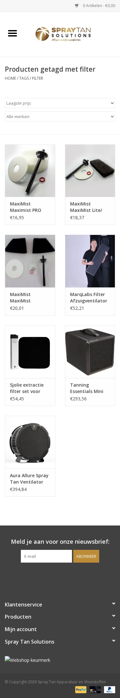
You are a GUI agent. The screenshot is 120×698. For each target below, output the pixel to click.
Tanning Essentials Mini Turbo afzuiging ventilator (88, 388)
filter (37, 78)
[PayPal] (80, 689)
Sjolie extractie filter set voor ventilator (27, 388)
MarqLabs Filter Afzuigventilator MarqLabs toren (88, 297)
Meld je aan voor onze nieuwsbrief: (60, 541)
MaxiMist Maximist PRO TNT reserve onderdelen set (27, 207)
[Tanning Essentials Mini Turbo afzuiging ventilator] (90, 351)
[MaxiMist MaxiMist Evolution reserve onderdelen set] (30, 261)
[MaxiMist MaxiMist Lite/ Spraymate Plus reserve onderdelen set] (90, 170)
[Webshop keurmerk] (60, 660)
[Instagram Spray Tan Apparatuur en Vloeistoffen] (66, 576)
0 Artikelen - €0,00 (98, 5)
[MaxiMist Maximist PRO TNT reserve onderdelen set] (30, 170)
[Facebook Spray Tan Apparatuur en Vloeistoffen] (54, 576)
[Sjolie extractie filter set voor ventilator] (30, 351)
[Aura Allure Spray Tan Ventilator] (30, 442)
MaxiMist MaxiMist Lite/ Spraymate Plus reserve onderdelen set (87, 207)
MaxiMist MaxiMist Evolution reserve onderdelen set (29, 297)
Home (10, 78)
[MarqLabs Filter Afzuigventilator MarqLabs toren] (90, 261)
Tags (24, 78)
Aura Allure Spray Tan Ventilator (29, 478)
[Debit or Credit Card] (94, 689)
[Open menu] (12, 33)
